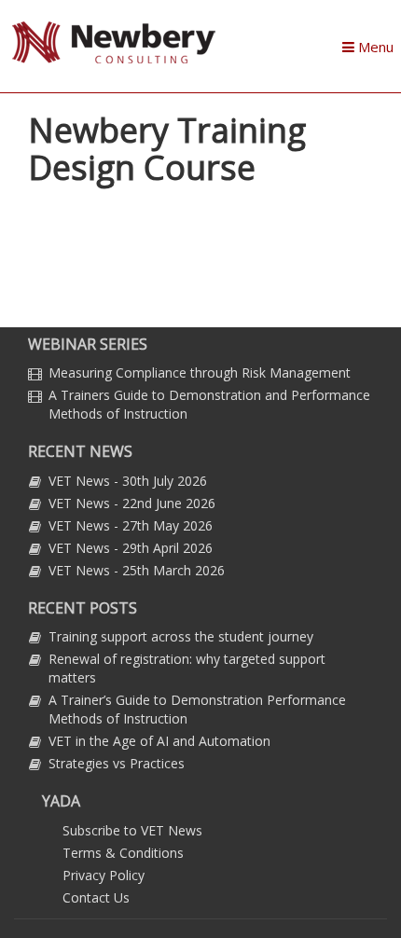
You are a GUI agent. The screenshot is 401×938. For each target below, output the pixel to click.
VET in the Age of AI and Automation (159, 741)
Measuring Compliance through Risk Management (199, 372)
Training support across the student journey (180, 636)
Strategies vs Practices (116, 763)
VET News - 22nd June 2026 (131, 503)
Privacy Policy (103, 875)
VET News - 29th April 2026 (130, 548)
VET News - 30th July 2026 (127, 481)
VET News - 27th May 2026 (130, 525)
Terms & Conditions (123, 853)
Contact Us (96, 897)
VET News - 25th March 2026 (136, 570)
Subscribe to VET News (132, 830)
